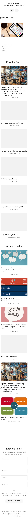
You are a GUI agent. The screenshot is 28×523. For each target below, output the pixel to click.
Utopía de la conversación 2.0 (12, 123)
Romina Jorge (14, 3)
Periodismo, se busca (9, 179)
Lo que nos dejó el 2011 (9, 235)
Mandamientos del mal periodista (14, 151)
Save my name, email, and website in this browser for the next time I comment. (14, 494)
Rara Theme (21, 514)
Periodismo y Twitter (9, 357)
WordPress (17, 516)
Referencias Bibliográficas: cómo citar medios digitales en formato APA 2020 (13, 327)
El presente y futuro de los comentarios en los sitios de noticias (11, 270)
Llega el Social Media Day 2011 (12, 207)
